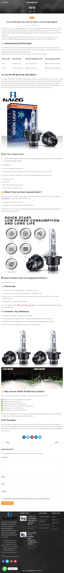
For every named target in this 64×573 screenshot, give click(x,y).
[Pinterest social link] (32, 437)
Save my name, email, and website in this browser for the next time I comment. (26, 499)
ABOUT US (55, 520)
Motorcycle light (44, 528)
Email (3, 484)
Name (3, 477)
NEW (53, 526)
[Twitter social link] (28, 437)
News (34, 11)
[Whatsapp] (4, 568)
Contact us (55, 529)
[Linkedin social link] (36, 437)
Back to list (32, 442)
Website (3, 491)
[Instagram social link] (11, 561)
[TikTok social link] (3, 565)
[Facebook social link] (24, 437)
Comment (4, 457)
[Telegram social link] (40, 437)
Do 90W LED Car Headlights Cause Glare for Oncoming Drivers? (32, 520)
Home (29, 11)
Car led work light (44, 525)
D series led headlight (42, 521)
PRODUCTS (55, 523)
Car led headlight (44, 517)
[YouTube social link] (15, 561)
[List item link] (9, 552)
